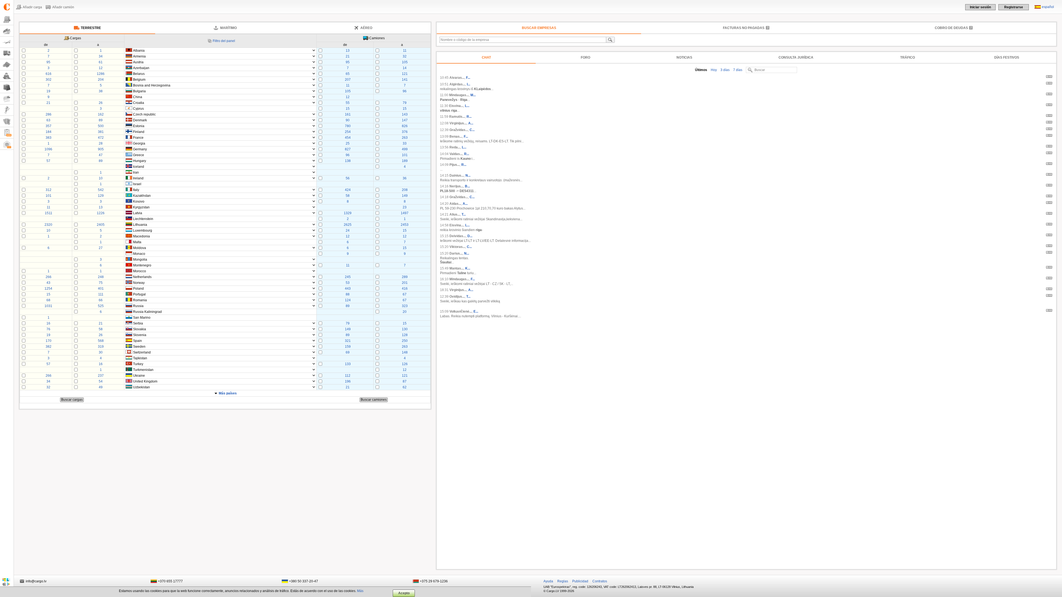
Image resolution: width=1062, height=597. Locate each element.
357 (48, 126)
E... (475, 311)
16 (48, 323)
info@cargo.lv (36, 581)
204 (101, 80)
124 (348, 300)
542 (101, 190)
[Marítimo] (7, 30)
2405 (101, 225)
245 (348, 277)
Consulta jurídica (796, 57)
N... (467, 175)
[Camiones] (7, 53)
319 (101, 347)
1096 (48, 149)
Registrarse (1013, 7)
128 (405, 335)
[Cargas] (7, 19)
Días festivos (1006, 57)
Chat (486, 57)
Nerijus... (456, 186)
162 (101, 114)
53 (348, 283)
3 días (725, 70)
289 (405, 277)
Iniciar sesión (980, 7)
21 (348, 56)
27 (101, 248)
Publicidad (580, 581)
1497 (404, 213)
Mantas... (456, 268)
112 (347, 376)
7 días (737, 70)
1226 (101, 213)
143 (405, 114)
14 (405, 68)
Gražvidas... (458, 130)
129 (101, 196)
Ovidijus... (457, 296)
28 (101, 143)
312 (48, 190)
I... (468, 84)
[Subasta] (7, 110)
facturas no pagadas (743, 28)
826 (405, 126)
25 (348, 143)
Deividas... (457, 236)
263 (405, 138)
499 (405, 149)
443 (348, 288)
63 (48, 120)
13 (348, 51)
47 (101, 155)
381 (101, 132)
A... (470, 123)
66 (101, 300)
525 (101, 306)
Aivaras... (456, 78)
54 (101, 381)
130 (405, 329)
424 (348, 190)
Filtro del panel (224, 41)
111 (100, 294)
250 (405, 341)
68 (48, 300)
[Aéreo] (7, 42)
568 (101, 341)
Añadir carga (32, 7)
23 (405, 207)
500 (101, 126)
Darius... (455, 253)
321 (348, 341)
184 (48, 132)
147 (405, 120)
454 (348, 138)
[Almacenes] (7, 144)
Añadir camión (63, 7)
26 (101, 103)
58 (348, 196)
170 (48, 341)
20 (405, 312)
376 (405, 132)
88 (348, 294)
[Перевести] (1049, 77)
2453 (404, 225)
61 (101, 62)
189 (405, 161)
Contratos (599, 581)
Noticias (684, 57)
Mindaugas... (459, 95)
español (1048, 7)
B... (467, 186)
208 (405, 190)
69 (348, 352)
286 (48, 114)
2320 (48, 225)
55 (348, 103)
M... (473, 95)
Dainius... (456, 175)
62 (405, 387)
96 (405, 91)
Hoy (713, 70)
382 (48, 347)
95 (48, 62)
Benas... (455, 136)
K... (467, 268)
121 (405, 74)
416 (405, 288)
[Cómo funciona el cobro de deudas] (971, 27)
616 (48, 74)
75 (101, 283)
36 (405, 178)
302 (48, 80)
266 (48, 277)
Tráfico (907, 57)
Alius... (454, 214)
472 (101, 138)
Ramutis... (457, 117)
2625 (348, 225)
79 (405, 103)
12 (101, 68)
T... (464, 214)
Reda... (454, 147)
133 (348, 364)
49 (101, 387)
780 (348, 126)
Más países (228, 393)
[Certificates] (7, 121)
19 (48, 91)
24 (348, 230)
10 (101, 178)
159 (348, 347)
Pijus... (454, 165)
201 (405, 283)
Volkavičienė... (460, 311)
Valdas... (455, 154)
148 (405, 352)
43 (48, 283)
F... (468, 78)
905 (101, 149)
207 (348, 80)
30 (101, 352)
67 (405, 294)
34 (101, 56)
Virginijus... (458, 123)
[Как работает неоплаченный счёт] (767, 27)
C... (472, 130)
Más (360, 591)
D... (469, 236)
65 (348, 74)
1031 (48, 306)
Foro (585, 57)
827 (348, 149)
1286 (101, 74)
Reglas (562, 581)
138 (348, 161)
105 (405, 62)
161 (348, 114)
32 (405, 56)
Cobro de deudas (951, 28)
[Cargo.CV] (7, 132)
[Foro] (7, 76)
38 (101, 91)
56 (348, 178)
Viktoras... (457, 247)
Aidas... (455, 204)
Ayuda (548, 581)
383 (48, 138)
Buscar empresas (539, 28)
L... (467, 106)
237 (101, 376)
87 (405, 381)
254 (348, 132)
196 (348, 381)
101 (405, 155)
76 (48, 329)
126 (405, 364)
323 (405, 306)
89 (101, 120)
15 (348, 109)
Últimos (701, 70)
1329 (348, 213)
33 (405, 143)
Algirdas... (457, 84)
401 (101, 288)
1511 (48, 213)
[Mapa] (7, 64)
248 (101, 277)
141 (405, 80)
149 (405, 196)
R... (469, 117)
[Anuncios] (7, 98)
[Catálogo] (7, 87)
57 (48, 161)
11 (405, 51)
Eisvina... (456, 106)
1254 (48, 288)
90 (348, 120)
